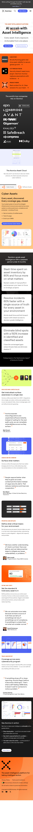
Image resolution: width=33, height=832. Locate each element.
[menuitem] (15, 11)
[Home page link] (6, 765)
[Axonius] (6, 11)
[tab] (8, 186)
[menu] (14, 11)
